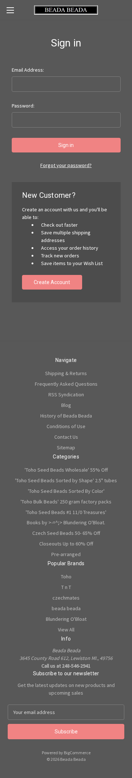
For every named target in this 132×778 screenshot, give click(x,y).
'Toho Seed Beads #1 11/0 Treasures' (66, 512)
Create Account (52, 282)
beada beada (66, 608)
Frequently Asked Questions (66, 384)
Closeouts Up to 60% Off (66, 543)
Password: (23, 105)
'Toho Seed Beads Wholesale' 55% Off (66, 470)
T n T (66, 587)
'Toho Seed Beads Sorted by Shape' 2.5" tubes (66, 480)
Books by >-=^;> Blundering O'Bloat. (66, 522)
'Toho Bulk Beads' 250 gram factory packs (66, 501)
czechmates (66, 597)
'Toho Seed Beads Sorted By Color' (66, 491)
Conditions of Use (66, 426)
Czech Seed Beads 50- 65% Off (66, 533)
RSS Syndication (66, 394)
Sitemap (66, 447)
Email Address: (28, 70)
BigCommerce (77, 752)
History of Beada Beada (66, 415)
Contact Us (66, 437)
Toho (66, 576)
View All (66, 629)
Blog (66, 405)
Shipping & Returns (66, 373)
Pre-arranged (66, 554)
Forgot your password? (66, 165)
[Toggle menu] (10, 10)
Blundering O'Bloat (66, 619)
